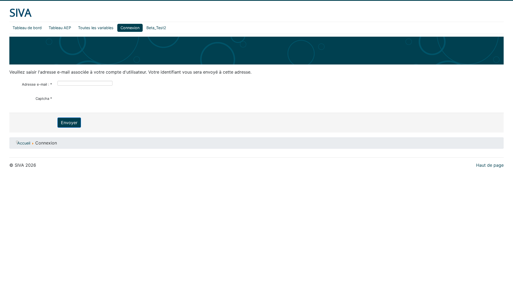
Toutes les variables (96, 27)
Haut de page (490, 165)
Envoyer (69, 122)
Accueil (23, 143)
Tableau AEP (60, 27)
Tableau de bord (27, 27)
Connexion (130, 27)
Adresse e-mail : (37, 84)
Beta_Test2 (156, 27)
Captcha (44, 98)
